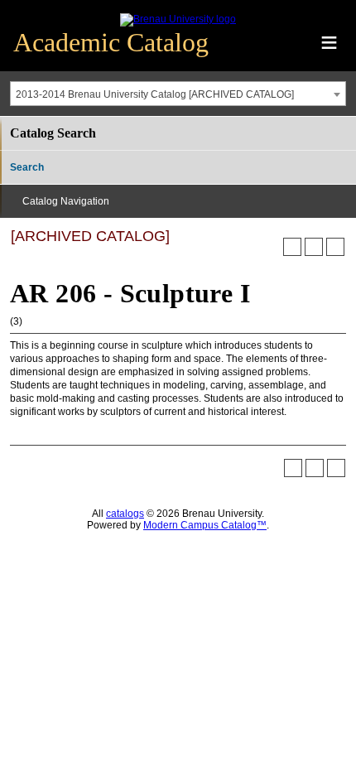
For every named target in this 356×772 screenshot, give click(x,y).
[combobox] (178, 93)
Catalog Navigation (65, 201)
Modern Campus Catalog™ (205, 525)
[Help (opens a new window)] (335, 247)
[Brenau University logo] (178, 19)
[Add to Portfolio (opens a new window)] (292, 247)
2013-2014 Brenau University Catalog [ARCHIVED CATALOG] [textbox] (155, 94)
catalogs (125, 513)
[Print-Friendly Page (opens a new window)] (314, 247)
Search (27, 167)
